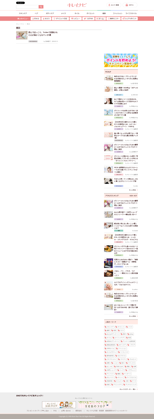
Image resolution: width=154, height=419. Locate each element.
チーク (134, 381)
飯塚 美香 (135, 278)
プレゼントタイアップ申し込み (38, 411)
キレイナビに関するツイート (83, 398)
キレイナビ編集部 (132, 129)
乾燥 (108, 384)
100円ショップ (111, 370)
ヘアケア (132, 345)
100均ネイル (110, 348)
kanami (136, 230)
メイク (130, 327)
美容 (124, 334)
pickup (131, 334)
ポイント (120, 377)
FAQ (54, 411)
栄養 (108, 363)
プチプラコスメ (111, 359)
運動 (128, 366)
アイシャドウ (117, 384)
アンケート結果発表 (129, 341)
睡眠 (118, 374)
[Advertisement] (121, 37)
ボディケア (122, 345)
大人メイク (110, 377)
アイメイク (110, 374)
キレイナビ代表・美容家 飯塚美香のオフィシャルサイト (107, 411)
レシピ (115, 363)
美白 (122, 363)
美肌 (114, 330)
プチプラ (123, 359)
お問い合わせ (66, 411)
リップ (122, 370)
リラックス (131, 363)
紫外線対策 (110, 356)
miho (136, 186)
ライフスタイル (131, 377)
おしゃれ (109, 366)
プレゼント (133, 359)
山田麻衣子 (134, 152)
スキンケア (110, 327)
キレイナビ (20, 24)
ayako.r (136, 289)
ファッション (122, 348)
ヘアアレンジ (132, 370)
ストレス (119, 381)
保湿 (129, 337)
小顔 (126, 381)
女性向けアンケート (113, 341)
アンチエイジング (130, 384)
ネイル (109, 337)
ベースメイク (124, 352)
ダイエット (120, 327)
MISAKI (135, 95)
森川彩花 (135, 83)
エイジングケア (119, 337)
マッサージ (127, 374)
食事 (134, 366)
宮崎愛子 (48, 41)
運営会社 (78, 411)
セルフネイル (121, 356)
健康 (108, 330)
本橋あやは (134, 106)
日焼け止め (119, 366)
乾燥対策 (109, 381)
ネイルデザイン (111, 352)
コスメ (122, 330)
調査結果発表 (111, 345)
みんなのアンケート (113, 334)
